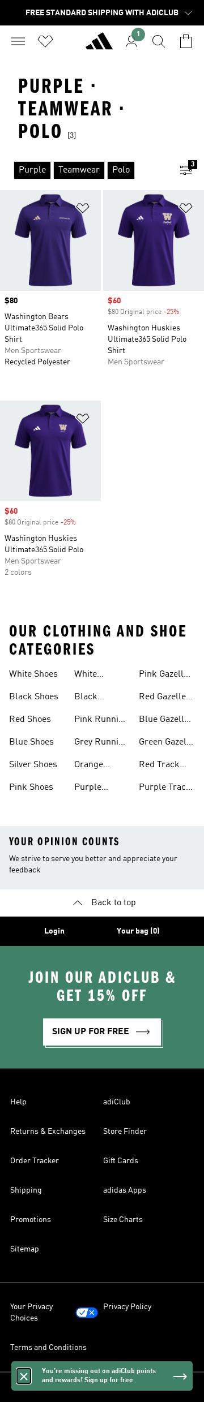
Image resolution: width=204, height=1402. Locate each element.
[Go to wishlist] (45, 41)
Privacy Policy (127, 1307)
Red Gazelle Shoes (162, 698)
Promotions (30, 1220)
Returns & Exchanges (48, 1132)
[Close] (24, 1376)
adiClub (116, 1102)
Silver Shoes (33, 764)
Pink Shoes (31, 787)
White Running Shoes (91, 675)
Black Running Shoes (91, 698)
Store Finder (125, 1132)
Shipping (26, 1190)
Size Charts (123, 1220)
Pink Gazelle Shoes (163, 675)
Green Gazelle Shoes (166, 743)
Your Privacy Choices (31, 1312)
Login (54, 931)
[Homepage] (99, 45)
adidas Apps (124, 1190)
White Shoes (33, 674)
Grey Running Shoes (101, 743)
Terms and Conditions (48, 1348)
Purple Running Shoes (91, 788)
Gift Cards (120, 1161)
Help (18, 1102)
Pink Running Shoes (101, 720)
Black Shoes (33, 697)
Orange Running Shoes (91, 766)
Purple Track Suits (165, 788)
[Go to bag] (185, 41)
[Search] (158, 41)
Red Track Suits (159, 766)
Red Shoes (30, 719)
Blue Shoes (31, 742)
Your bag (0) (138, 931)
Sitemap (24, 1249)
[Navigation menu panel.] (18, 41)
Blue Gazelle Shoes (164, 720)
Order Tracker (34, 1161)
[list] (84, 170)
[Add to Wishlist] (83, 210)
